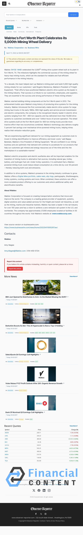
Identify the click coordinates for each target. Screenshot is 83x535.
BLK (39, 304)
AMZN (36, 332)
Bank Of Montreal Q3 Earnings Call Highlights (25, 412)
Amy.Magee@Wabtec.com (15, 251)
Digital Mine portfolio (26, 176)
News (15, 31)
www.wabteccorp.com (62, 213)
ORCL (6, 458)
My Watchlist (25, 20)
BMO (31, 419)
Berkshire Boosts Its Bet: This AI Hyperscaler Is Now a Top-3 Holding (35, 326)
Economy (26, 361)
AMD (6, 439)
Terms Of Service (61, 484)
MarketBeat (10, 304)
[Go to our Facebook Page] (36, 514)
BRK (40, 332)
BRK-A (43, 332)
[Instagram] (49, 490)
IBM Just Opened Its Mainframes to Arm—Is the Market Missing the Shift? (37, 297)
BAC (6, 442)
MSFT (6, 451)
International (30, 31)
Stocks (19, 27)
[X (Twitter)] (34, 490)
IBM (42, 304)
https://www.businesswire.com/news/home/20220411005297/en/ (31, 227)
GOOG (7, 445)
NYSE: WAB (16, 70)
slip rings (50, 176)
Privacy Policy (47, 484)
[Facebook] (39, 490)
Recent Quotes (10, 20)
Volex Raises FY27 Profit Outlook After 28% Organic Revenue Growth (35, 383)
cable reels (40, 176)
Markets (9, 27)
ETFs (27, 27)
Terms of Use (50, 521)
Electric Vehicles (23, 390)
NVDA (6, 454)
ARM (36, 304)
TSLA (6, 461)
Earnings (21, 361)
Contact (42, 521)
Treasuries (38, 31)
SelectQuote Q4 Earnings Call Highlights (23, 354)
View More (73, 276)
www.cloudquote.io (56, 480)
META (6, 448)
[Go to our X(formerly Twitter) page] (40, 514)
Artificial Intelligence (23, 304)
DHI (54, 332)
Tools (35, 27)
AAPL (6, 436)
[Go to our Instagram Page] (45, 514)
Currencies (21, 31)
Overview (9, 31)
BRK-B (47, 332)
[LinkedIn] (44, 490)
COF (51, 332)
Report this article (15, 268)
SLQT (36, 361)
